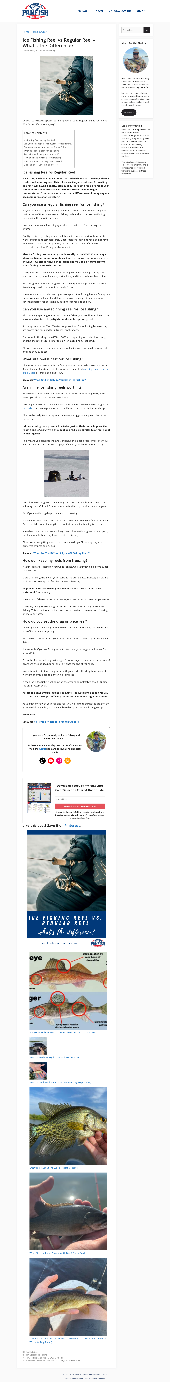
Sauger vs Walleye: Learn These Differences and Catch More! (62, 1032)
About (99, 10)
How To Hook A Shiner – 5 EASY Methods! (44, 1357)
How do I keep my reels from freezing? (43, 157)
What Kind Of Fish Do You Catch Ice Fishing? (59, 379)
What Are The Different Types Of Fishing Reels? (61, 553)
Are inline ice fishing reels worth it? (41, 154)
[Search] (147, 30)
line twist (28, 408)
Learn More (129, 112)
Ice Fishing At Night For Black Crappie (56, 721)
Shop (140, 10)
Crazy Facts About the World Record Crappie (53, 1167)
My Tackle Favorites (120, 10)
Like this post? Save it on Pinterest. (41, 164)
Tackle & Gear (39, 31)
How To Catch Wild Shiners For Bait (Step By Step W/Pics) (60, 1082)
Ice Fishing (42, 1354)
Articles (82, 10)
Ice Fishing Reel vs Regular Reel (39, 140)
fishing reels (31, 1354)
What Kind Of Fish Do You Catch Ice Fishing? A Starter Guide (53, 1360)
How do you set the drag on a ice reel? (43, 161)
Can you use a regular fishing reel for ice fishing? (48, 143)
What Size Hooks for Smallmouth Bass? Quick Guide (57, 1253)
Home (26, 31)
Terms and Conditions (91, 1374)
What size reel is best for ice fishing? (42, 150)
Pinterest (72, 825)
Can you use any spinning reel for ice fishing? (46, 147)
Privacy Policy (75, 1374)
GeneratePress (99, 1378)
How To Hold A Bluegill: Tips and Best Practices (55, 1057)
